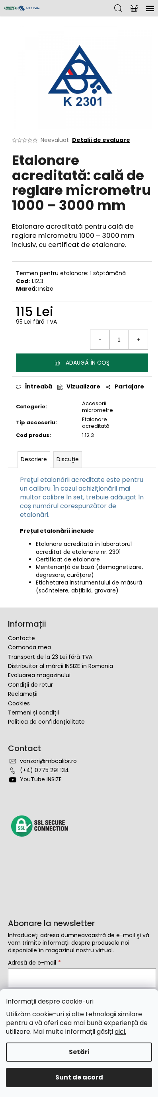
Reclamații (22, 694)
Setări (79, 1051)
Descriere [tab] (34, 459)
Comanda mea (29, 647)
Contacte (21, 638)
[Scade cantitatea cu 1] (99, 339)
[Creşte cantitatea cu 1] (138, 339)
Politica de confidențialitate (46, 722)
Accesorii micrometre (97, 407)
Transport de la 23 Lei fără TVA (50, 657)
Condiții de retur (30, 685)
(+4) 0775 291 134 (44, 770)
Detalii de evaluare (101, 140)
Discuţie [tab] (68, 459)
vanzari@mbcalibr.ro (48, 761)
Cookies (19, 703)
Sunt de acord (79, 1077)
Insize (45, 289)
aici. (120, 1031)
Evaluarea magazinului (39, 675)
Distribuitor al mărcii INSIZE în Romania (60, 666)
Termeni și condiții (33, 712)
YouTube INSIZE (41, 779)
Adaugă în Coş (87, 363)
